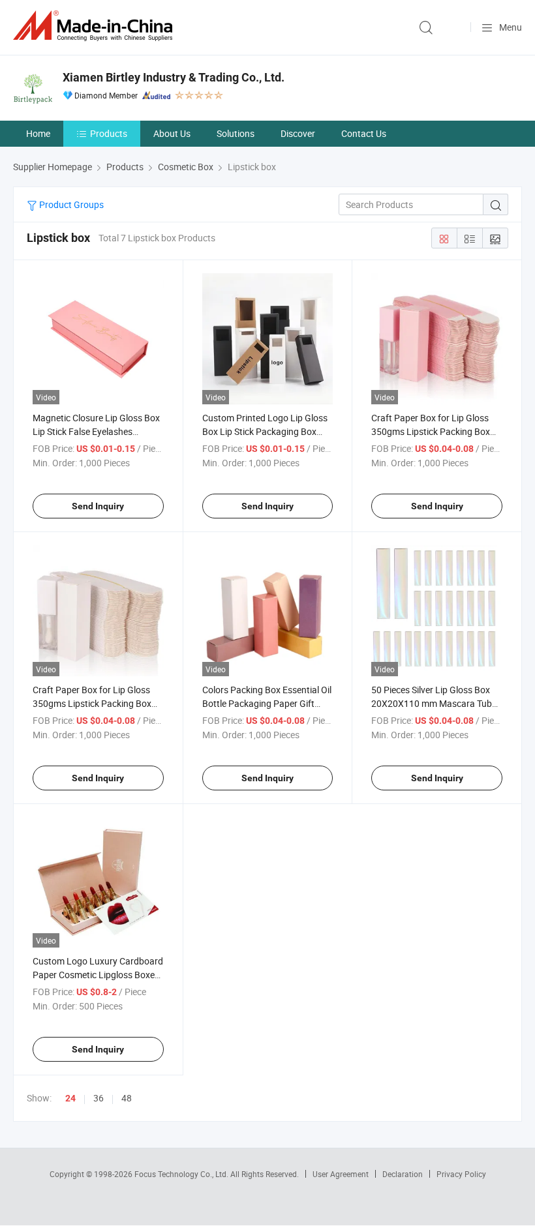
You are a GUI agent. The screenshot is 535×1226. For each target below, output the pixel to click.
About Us (172, 133)
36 (98, 1098)
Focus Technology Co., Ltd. (182, 1174)
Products (108, 133)
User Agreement (341, 1174)
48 (126, 1098)
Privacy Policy (461, 1174)
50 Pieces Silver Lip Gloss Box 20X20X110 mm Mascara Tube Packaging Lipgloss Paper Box (434, 703)
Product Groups (70, 204)
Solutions (235, 133)
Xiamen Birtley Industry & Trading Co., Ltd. (173, 77)
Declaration (402, 1174)
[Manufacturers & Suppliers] (95, 25)
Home (38, 133)
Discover (298, 133)
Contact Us (363, 133)
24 (70, 1098)
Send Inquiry (98, 506)
